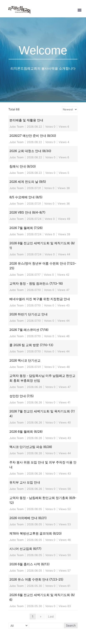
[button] (79, 10)
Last (51, 616)
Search (71, 625)
